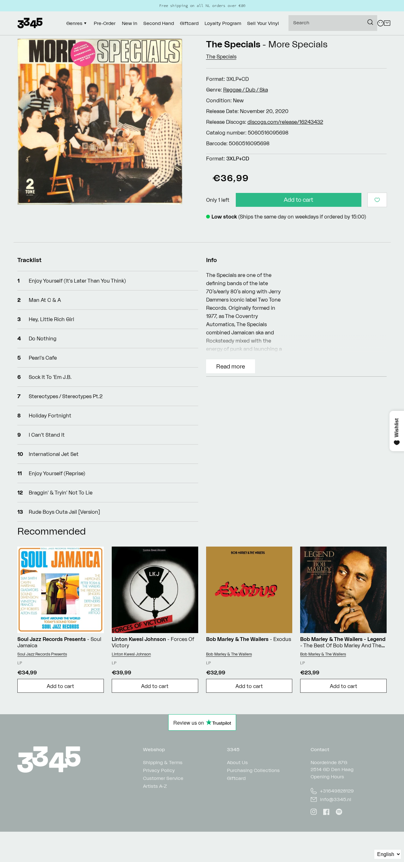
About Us (237, 762)
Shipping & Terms (162, 762)
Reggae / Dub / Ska (245, 90)
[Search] (370, 22)
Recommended (51, 531)
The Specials (233, 44)
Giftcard (236, 778)
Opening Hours (327, 777)
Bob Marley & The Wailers (229, 654)
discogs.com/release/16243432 (285, 122)
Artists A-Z (155, 786)
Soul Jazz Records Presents (42, 654)
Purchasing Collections (253, 770)
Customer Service (163, 778)
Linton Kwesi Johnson (131, 654)
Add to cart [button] (60, 686)
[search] (332, 23)
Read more (230, 366)
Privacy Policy (159, 770)
